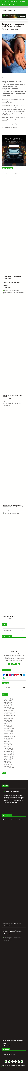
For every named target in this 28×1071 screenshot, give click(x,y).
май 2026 (6, 704)
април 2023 (6, 764)
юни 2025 (6, 722)
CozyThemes (4, 1066)
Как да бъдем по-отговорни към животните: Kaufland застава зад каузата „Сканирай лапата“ (13, 395)
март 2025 (6, 726)
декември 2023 (8, 751)
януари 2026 (7, 710)
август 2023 (7, 758)
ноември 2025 (7, 713)
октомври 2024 (8, 735)
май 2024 (6, 743)
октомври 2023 (8, 754)
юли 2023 (6, 759)
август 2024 (7, 738)
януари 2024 (7, 749)
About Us (7, 1)
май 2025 (6, 723)
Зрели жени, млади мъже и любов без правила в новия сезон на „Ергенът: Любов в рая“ (13, 507)
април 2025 (6, 725)
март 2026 (6, 707)
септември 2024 (8, 736)
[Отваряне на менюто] (3, 20)
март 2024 (6, 746)
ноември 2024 (7, 733)
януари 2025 (7, 730)
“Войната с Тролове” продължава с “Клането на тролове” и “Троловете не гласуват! (12, 284)
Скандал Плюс (8, 10)
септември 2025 (8, 717)
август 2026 (7, 699)
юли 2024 (6, 740)
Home (2, 1)
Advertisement (14, 1)
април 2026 (6, 705)
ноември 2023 (7, 753)
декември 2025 (8, 712)
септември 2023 (8, 756)
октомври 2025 (8, 715)
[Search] (22, 630)
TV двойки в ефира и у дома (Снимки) (12, 276)
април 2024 (6, 745)
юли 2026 (6, 700)
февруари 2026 (7, 708)
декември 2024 (8, 731)
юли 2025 (6, 720)
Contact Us (22, 1)
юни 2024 (6, 741)
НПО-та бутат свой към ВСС (9, 616)
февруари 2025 (7, 728)
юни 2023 (6, 761)
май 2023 (6, 763)
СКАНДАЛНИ (6, 687)
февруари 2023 (7, 767)
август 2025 (7, 718)
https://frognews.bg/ (12, 124)
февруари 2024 (7, 748)
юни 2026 (6, 702)
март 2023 (6, 766)
